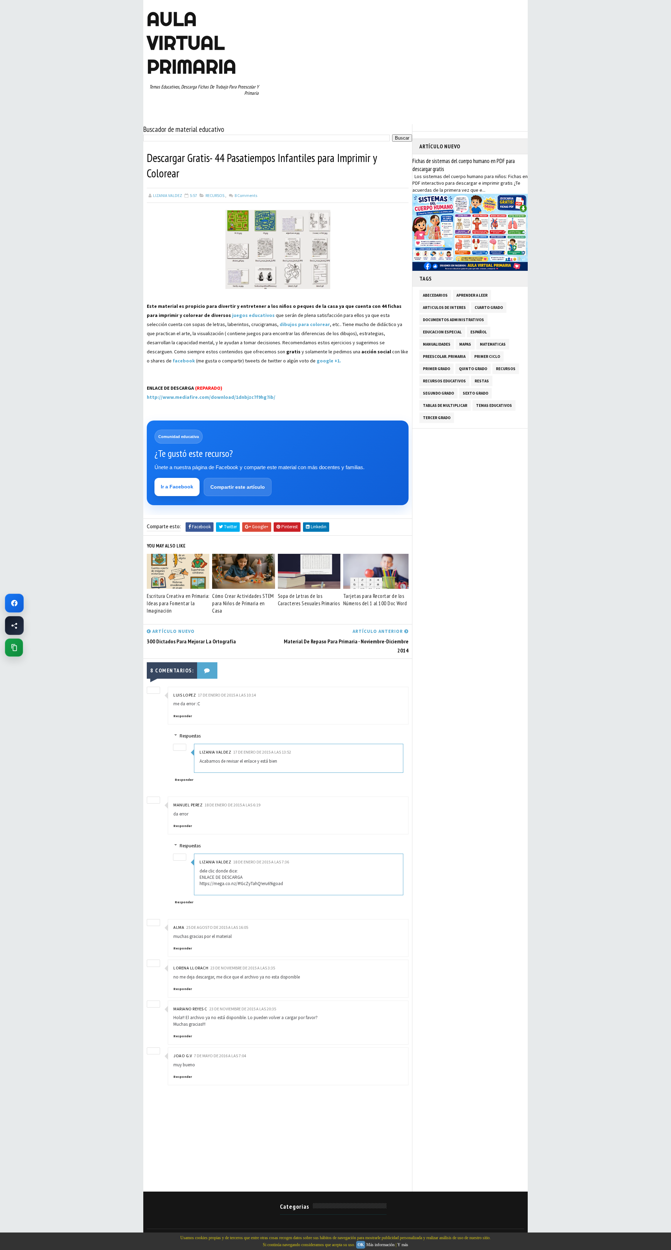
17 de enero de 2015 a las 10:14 (227, 695)
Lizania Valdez (215, 752)
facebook (184, 361)
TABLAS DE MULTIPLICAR (445, 405)
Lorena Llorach (190, 967)
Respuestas (190, 736)
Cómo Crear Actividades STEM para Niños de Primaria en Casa (243, 603)
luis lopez (184, 695)
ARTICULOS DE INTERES (444, 307)
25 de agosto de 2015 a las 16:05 (217, 927)
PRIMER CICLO (487, 356)
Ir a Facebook (177, 486)
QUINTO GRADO (473, 368)
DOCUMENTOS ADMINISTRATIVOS (453, 319)
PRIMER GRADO (436, 368)
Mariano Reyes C (190, 1008)
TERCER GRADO (436, 417)
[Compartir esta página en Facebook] (14, 625)
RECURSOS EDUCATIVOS (444, 381)
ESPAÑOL (478, 332)
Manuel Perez (187, 804)
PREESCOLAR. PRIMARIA (444, 356)
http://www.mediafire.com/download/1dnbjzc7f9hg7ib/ (211, 397)
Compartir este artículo (237, 487)
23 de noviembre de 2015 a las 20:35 (242, 1008)
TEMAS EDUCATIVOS (494, 405)
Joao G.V (182, 1055)
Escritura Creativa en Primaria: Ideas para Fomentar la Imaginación (178, 603)
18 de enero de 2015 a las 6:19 (232, 804)
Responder (182, 716)
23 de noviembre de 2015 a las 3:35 (242, 967)
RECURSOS (214, 195)
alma (178, 927)
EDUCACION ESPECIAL (442, 332)
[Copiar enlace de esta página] (14, 647)
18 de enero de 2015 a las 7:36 (261, 861)
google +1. (329, 361)
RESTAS (482, 381)
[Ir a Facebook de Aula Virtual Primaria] (14, 603)
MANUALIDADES (436, 344)
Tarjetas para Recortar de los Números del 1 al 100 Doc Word (375, 600)
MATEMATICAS (493, 344)
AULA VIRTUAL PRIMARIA (191, 42)
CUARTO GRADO (489, 307)
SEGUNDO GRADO (438, 393)
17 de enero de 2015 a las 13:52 (262, 752)
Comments (245, 195)
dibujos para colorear (305, 324)
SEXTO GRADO (475, 393)
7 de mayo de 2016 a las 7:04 (220, 1055)
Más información (380, 1244)
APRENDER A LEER (472, 295)
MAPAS (465, 344)
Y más (402, 1244)
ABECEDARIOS (435, 295)
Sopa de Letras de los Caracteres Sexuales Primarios (309, 600)
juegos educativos (253, 315)
